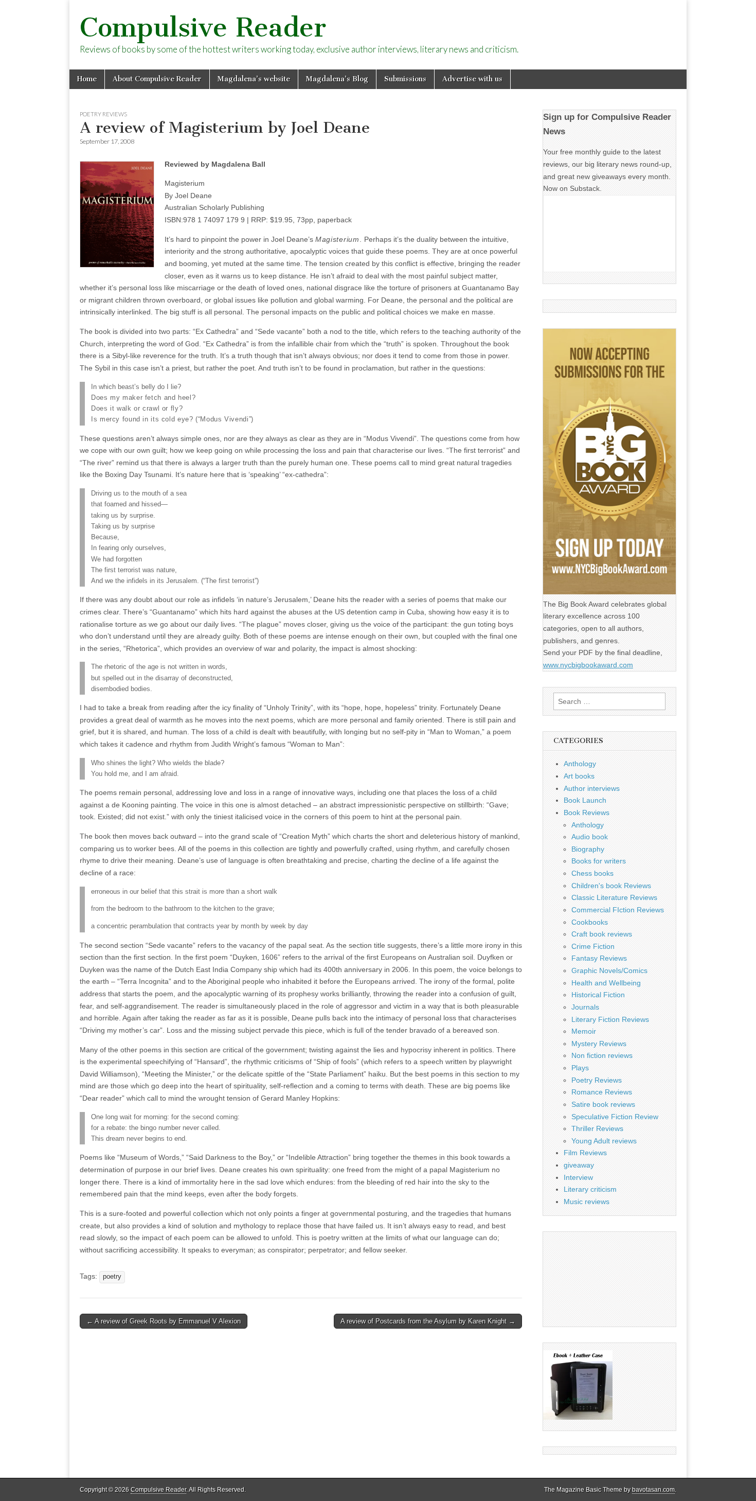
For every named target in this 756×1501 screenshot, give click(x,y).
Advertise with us (472, 79)
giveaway (579, 1165)
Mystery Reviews (598, 1043)
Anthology (580, 764)
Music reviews (586, 1201)
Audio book (589, 837)
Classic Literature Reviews (614, 897)
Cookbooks (589, 922)
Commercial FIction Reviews (617, 910)
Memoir (583, 1031)
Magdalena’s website (254, 79)
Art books (579, 776)
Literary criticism (590, 1189)
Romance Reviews (601, 1092)
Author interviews (592, 788)
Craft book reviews (601, 934)
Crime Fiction (593, 946)
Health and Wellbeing (606, 983)
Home (87, 79)
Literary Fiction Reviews (610, 1019)
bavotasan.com (653, 1489)
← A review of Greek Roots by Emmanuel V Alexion (163, 1321)
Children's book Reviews (611, 885)
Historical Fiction (598, 995)
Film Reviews (585, 1153)
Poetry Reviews (103, 114)
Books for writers (598, 861)
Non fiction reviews (602, 1055)
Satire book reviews (603, 1104)
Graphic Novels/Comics (609, 970)
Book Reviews (586, 812)
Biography (587, 849)
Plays (580, 1068)
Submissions (405, 79)
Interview (578, 1177)
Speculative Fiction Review (614, 1116)
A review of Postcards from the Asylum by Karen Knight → (427, 1321)
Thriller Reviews (597, 1128)
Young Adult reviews (604, 1141)
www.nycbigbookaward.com (588, 665)
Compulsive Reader (203, 27)
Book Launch (585, 800)
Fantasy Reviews (599, 958)
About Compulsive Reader (157, 79)
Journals (585, 1007)
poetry (112, 1276)
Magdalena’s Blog (337, 79)
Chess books (592, 873)
